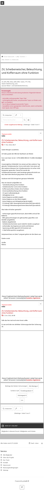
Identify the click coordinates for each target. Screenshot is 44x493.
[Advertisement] (22, 29)
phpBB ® (26, 481)
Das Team (6, 460)
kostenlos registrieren (33, 298)
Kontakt (5, 462)
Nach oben (35, 443)
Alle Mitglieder (7, 455)
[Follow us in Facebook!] (22, 487)
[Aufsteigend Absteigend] (22, 395)
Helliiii (3, 136)
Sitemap (5, 470)
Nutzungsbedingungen (10, 468)
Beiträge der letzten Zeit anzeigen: (16, 386)
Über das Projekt (8, 457)
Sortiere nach (15, 391)
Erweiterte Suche (28, 120)
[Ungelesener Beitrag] (3, 145)
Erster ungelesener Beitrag (13, 125)
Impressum (6, 465)
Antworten (8, 115)
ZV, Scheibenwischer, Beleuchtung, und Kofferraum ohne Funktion (22, 70)
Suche (24, 120)
